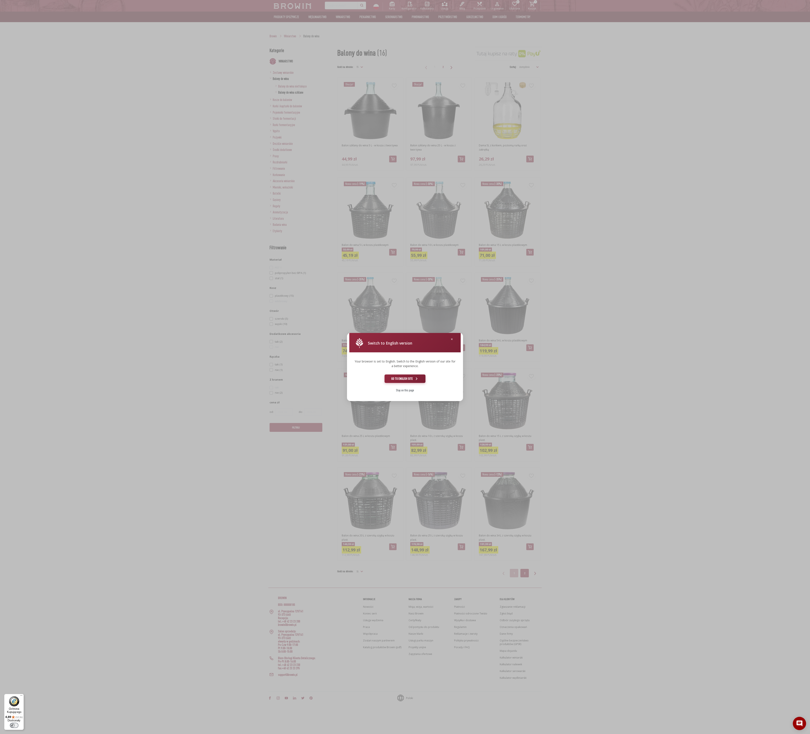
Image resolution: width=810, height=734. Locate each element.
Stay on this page (405, 390)
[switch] (14, 725)
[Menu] (21, 696)
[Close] (452, 339)
